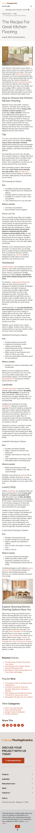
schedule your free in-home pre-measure (17, 641)
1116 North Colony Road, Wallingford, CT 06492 (15, 802)
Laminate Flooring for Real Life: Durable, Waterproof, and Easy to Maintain (17, 689)
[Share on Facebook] (15, 725)
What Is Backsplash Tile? (14, 668)
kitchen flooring (21, 74)
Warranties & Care (8, 784)
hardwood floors (8, 379)
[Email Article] (3, 725)
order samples (14, 635)
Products (5, 774)
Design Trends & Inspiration (15, 712)
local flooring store (25, 82)
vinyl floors (12, 491)
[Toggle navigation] (31, 6)
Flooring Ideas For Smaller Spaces (17, 666)
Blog (15, 13)
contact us (25, 637)
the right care (23, 171)
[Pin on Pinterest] (11, 725)
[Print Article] (7, 725)
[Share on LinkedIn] (22, 725)
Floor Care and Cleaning (14, 708)
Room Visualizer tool (16, 631)
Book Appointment (14, 760)
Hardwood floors (8, 267)
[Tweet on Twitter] (18, 725)
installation (6, 406)
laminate (24, 475)
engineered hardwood (20, 282)
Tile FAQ (19, 255)
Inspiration (6, 779)
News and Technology (13, 710)
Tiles (3, 138)
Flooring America (6, 13)
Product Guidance (11, 714)
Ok (17, 826)
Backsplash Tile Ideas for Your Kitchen (19, 697)
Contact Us (6, 793)
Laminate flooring (8, 388)
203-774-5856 (6, 6)
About (4, 788)
